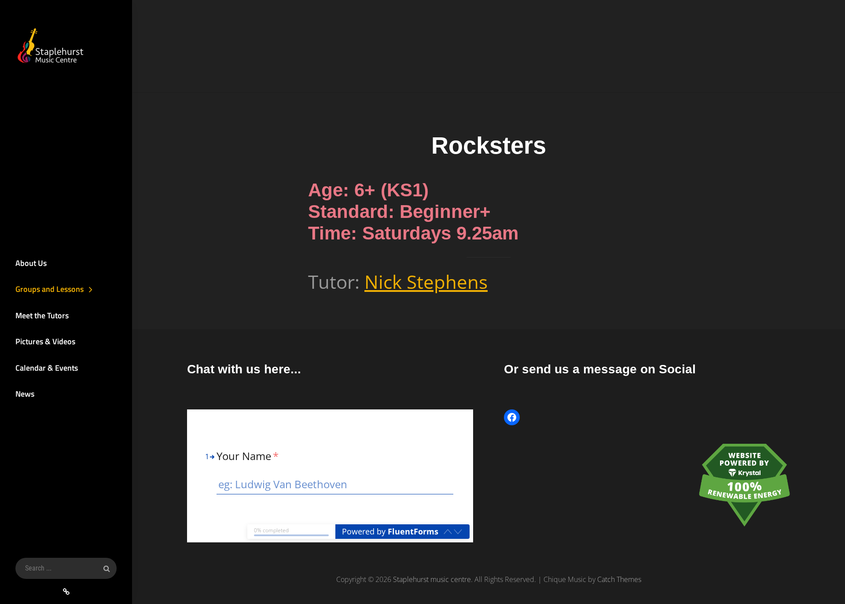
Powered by (390, 531)
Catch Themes (619, 579)
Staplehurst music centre (432, 579)
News (24, 394)
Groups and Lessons (49, 289)
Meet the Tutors (42, 315)
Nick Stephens (426, 281)
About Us (31, 263)
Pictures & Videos (45, 341)
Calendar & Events (46, 368)
